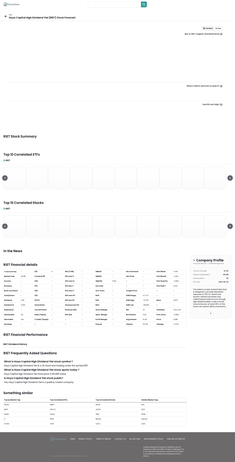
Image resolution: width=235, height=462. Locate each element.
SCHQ (52, 414)
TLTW (52, 424)
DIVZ (143, 409)
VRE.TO (52, 409)
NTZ (142, 404)
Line (219, 28)
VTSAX (6, 424)
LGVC (143, 424)
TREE (97, 414)
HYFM (143, 414)
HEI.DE (98, 404)
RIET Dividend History (15, 344)
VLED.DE (144, 419)
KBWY (52, 404)
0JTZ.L (98, 424)
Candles (209, 28)
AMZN (6, 414)
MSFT (6, 409)
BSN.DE (98, 419)
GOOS (98, 409)
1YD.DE (6, 404)
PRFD (52, 419)
